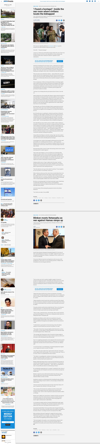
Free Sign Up (60, 61)
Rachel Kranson (4, 263)
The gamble (3, 222)
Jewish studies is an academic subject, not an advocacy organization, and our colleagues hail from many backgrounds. (7, 265)
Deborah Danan (4, 314)
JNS (34, 226)
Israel (40, 197)
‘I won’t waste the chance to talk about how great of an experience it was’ (7, 142)
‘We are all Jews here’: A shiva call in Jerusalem (6, 233)
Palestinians (54, 197)
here (57, 46)
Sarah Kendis (6, 220)
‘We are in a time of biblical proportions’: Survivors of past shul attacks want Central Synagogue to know (7, 69)
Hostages (46, 197)
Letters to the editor (7, 244)
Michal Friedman (9, 263)
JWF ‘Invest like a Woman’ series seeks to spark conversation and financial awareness (7, 159)
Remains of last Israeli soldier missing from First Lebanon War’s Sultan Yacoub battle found (7, 311)
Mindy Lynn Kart (8, 435)
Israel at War (36, 197)
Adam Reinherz (4, 140)
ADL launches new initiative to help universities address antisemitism (7, 46)
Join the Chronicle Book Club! (6, 180)
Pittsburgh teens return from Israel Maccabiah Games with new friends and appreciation (8, 138)
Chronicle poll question (6, 199)
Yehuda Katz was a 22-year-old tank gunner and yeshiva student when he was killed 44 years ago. (7, 316)
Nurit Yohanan (4, 359)
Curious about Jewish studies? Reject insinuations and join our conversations (7, 261)
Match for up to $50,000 (4, 383)
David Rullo (3, 48)
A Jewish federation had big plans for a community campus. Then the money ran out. (8, 23)
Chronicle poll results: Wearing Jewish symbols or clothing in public (6, 204)
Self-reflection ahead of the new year (7, 292)
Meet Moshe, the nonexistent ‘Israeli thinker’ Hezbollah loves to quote (8, 357)
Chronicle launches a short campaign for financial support (7, 380)
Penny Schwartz (8, 404)
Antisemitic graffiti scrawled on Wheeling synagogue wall (7, 91)
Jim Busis (3, 382)
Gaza (42, 197)
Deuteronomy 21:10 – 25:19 (5, 294)
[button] (98, 1)
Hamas (50, 197)
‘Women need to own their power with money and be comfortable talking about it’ (7, 164)
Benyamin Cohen (4, 72)
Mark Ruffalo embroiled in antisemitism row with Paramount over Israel (7, 333)
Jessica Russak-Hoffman (5, 116)
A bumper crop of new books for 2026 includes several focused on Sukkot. (7, 407)
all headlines (59, 197)
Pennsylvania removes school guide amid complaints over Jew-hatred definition (7, 113)
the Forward (50, 46)
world (63, 197)
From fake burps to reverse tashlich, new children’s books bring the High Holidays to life (8, 400)
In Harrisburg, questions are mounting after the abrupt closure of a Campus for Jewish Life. (8, 29)
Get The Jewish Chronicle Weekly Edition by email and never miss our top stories (44, 61)
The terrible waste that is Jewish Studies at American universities (6, 274)
